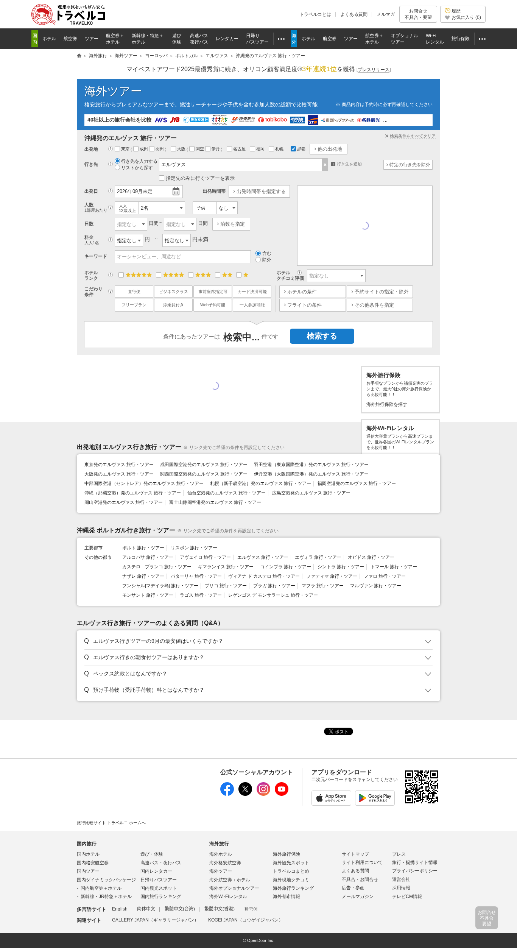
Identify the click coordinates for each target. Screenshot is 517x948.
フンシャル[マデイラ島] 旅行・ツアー (160, 585)
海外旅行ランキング (293, 888)
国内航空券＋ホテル (101, 888)
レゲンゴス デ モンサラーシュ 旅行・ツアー (273, 595)
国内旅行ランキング (160, 896)
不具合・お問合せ (360, 879)
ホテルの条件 (302, 292)
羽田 (160, 149)
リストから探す (137, 167)
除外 (266, 259)
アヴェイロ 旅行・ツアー (205, 557)
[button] (257, 641)
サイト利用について (362, 862)
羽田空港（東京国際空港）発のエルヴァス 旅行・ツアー (311, 464)
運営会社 (401, 879)
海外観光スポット (291, 862)
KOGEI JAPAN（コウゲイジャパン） (245, 920)
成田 (144, 149)
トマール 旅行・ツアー (394, 566)
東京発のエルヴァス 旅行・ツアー (119, 464)
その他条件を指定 (374, 305)
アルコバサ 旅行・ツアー (147, 557)
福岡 (261, 149)
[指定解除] (325, 164)
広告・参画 (353, 887)
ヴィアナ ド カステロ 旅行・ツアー (264, 576)
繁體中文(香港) (219, 909)
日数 (88, 223)
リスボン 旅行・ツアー (194, 547)
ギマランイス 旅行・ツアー (226, 566)
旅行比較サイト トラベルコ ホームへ (111, 822)
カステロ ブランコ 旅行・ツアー (157, 566)
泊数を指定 (232, 224)
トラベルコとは (315, 14)
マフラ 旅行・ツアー (323, 585)
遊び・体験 (151, 854)
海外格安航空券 (225, 862)
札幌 (280, 149)
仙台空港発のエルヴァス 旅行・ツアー (226, 493)
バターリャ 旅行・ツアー (196, 576)
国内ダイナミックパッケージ (106, 880)
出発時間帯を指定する (261, 191)
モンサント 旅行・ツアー (147, 595)
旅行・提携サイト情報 (415, 862)
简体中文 (146, 909)
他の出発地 (330, 149)
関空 (200, 149)
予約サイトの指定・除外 (382, 292)
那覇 (301, 149)
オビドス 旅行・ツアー (371, 557)
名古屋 (240, 149)
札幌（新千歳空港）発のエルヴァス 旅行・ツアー (260, 483)
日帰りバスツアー (158, 880)
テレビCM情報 (407, 896)
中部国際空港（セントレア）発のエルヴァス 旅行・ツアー (144, 483)
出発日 (91, 191)
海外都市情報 (286, 896)
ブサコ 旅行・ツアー (226, 585)
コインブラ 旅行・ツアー (285, 566)
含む (266, 253)
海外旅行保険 (286, 854)
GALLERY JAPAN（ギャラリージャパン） (155, 920)
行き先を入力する (139, 161)
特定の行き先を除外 (409, 164)
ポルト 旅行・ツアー (143, 547)
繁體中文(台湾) (180, 909)
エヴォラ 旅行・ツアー (318, 557)
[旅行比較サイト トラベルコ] (79, 56)
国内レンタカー (156, 871)
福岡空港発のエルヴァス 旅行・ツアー (357, 483)
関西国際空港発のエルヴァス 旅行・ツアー (204, 474)
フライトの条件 (304, 305)
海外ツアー (113, 91)
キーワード (95, 256)
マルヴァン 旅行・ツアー (375, 585)
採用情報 (401, 887)
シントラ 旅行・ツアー (341, 566)
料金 (91, 240)
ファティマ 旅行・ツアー (331, 576)
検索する (322, 336)
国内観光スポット (158, 888)
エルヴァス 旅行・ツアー (262, 557)
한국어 (251, 909)
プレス (399, 854)
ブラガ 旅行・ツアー (274, 585)
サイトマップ (355, 854)
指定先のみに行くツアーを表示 (200, 178)
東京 (126, 149)
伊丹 (216, 149)
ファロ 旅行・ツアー (385, 576)
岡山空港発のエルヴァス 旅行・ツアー (123, 502)
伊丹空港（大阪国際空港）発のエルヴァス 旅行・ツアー (311, 474)
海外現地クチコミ (291, 880)
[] (374, 69)
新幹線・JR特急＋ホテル (106, 896)
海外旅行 (219, 844)
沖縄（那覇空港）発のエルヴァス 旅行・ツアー (132, 493)
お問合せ (418, 14)
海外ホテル (220, 854)
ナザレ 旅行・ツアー (143, 576)
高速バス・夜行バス (160, 862)
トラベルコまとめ (291, 871)
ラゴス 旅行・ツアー (201, 595)
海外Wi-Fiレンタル (228, 896)
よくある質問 (354, 14)
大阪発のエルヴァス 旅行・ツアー (119, 474)
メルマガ (386, 14)
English (120, 909)
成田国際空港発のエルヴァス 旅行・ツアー (204, 464)
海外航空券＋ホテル (229, 880)
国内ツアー (88, 871)
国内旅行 (87, 844)
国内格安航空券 (93, 862)
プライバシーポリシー (415, 870)
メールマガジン (358, 896)
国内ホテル (88, 854)
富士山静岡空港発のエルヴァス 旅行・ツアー (215, 502)
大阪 (182, 149)
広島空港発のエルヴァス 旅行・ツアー (311, 493)
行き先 (91, 164)
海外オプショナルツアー (234, 888)
